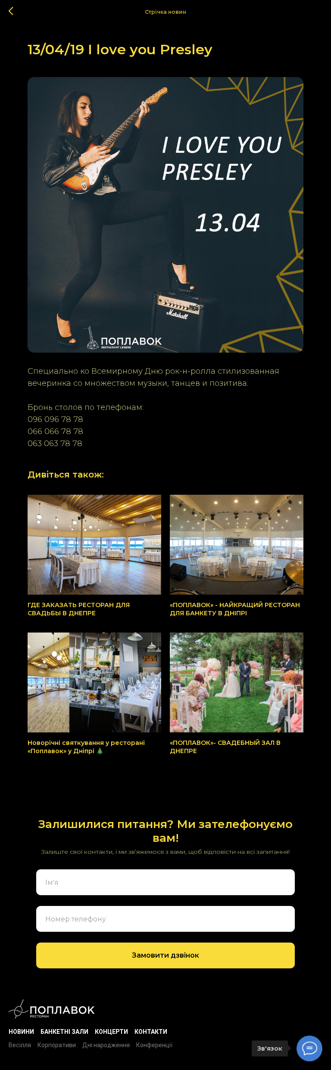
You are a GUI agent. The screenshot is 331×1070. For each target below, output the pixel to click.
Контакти (150, 1031)
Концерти (111, 1031)
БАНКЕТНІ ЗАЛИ (64, 1031)
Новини (21, 1031)
